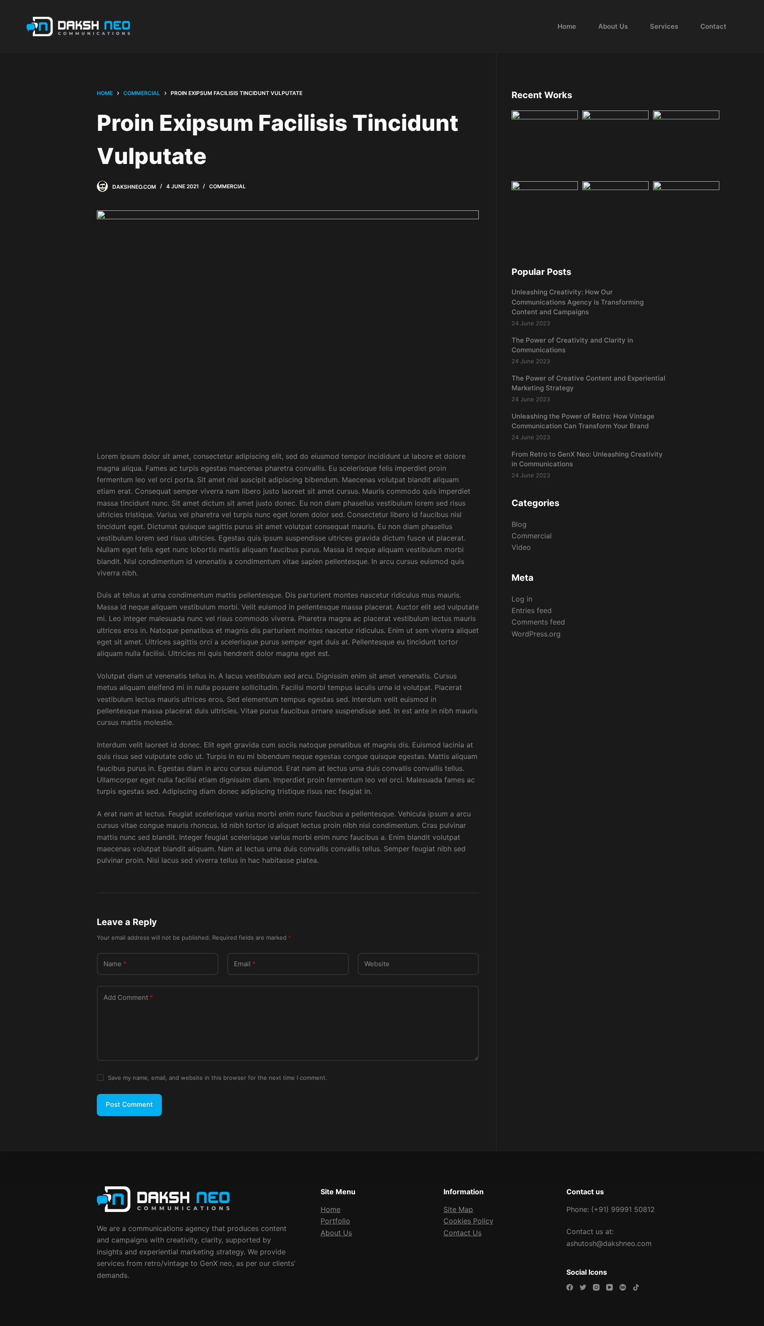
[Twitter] (583, 1287)
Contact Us (462, 1232)
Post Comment (129, 1104)
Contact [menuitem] (713, 26)
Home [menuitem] (567, 26)
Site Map (458, 1209)
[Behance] (622, 1287)
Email (245, 964)
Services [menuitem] (664, 26)
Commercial (227, 186)
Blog (519, 524)
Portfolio (335, 1220)
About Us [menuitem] (613, 26)
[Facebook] (569, 1287)
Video (521, 547)
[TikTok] (636, 1287)
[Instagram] (596, 1287)
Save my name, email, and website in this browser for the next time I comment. (217, 1077)
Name (114, 964)
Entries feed (532, 610)
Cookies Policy (468, 1220)
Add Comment (128, 997)
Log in (522, 598)
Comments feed (538, 621)
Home (330, 1209)
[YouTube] (609, 1287)
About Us (336, 1232)
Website (377, 964)
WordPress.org (536, 633)
